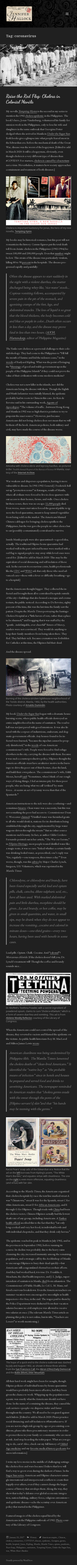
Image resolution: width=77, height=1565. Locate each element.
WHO (28, 571)
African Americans (49, 1204)
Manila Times (47, 1544)
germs (62, 1540)
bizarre (22, 808)
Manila (37, 1544)
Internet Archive (26, 472)
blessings (16, 366)
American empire (49, 1537)
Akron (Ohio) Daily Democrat (55, 1369)
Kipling (29, 1544)
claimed (25, 817)
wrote (36, 1043)
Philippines (21, 1547)
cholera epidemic (34, 115)
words (9, 362)
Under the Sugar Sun (61, 1547)
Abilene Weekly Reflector (19, 1018)
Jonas (22, 1544)
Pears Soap (10, 1547)
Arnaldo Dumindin (35, 705)
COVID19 (29, 1540)
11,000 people (53, 503)
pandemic (65, 1544)
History (33, 1537)
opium (57, 1544)
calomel (54, 952)
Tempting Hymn (23, 231)
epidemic (46, 1540)
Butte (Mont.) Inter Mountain (29, 1372)
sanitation (31, 1547)
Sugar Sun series (15, 1475)
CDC (17, 571)
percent (26, 262)
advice (35, 861)
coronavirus (18, 1540)
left (18, 1172)
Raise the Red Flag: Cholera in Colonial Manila (33, 98)
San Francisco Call (25, 1369)
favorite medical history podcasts (48, 1448)
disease (38, 1540)
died (44, 1281)
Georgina (55, 1540)
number (59, 253)
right (15, 1179)
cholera (9, 1540)
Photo (59, 1520)
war (7, 1550)
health (8, 1544)
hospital (16, 1544)
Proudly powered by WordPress (19, 1560)
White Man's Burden (19, 1550)
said (24, 776)
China (56, 1209)
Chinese (61, 1537)
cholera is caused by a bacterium (51, 160)
